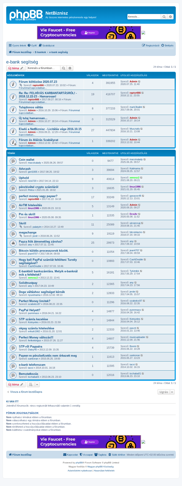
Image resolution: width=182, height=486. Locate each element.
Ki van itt (12, 401)
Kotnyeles (33, 322)
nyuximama (34, 295)
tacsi (30, 367)
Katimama (135, 168)
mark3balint (136, 107)
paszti (133, 328)
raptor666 (38, 85)
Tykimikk (134, 271)
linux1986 (135, 186)
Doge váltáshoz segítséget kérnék (42, 292)
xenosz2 (134, 177)
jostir (35, 236)
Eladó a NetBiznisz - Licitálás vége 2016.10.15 (50, 129)
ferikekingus (34, 340)
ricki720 (32, 181)
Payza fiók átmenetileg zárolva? (41, 241)
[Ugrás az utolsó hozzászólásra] (139, 81)
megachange (27, 232)
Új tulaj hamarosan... (33, 118)
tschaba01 (33, 376)
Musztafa (135, 128)
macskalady (34, 162)
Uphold (24, 178)
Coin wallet (26, 159)
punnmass (33, 313)
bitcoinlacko (136, 232)
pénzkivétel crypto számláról (38, 187)
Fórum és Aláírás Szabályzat (38, 140)
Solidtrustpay (28, 282)
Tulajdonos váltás (31, 107)
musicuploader (137, 337)
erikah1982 (34, 331)
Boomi (133, 346)
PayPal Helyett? (29, 310)
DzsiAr (133, 214)
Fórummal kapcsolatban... (33, 88)
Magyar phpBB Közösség (100, 466)
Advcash (25, 168)
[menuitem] (32, 45)
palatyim (37, 226)
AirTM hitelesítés (30, 205)
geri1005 (32, 171)
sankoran (33, 358)
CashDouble (34, 266)
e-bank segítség (22, 61)
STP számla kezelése (33, 319)
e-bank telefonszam (32, 364)
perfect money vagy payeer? (38, 196)
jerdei (132, 291)
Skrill (22, 223)
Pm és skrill (27, 214)
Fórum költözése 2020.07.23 (38, 81)
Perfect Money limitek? (34, 301)
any (30, 244)
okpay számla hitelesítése (36, 328)
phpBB (79, 462)
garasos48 (135, 195)
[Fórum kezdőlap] (26, 14)
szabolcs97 (34, 304)
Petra (31, 190)
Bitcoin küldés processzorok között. (43, 250)
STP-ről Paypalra (30, 346)
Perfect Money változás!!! (36, 337)
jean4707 (33, 253)
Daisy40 (32, 349)
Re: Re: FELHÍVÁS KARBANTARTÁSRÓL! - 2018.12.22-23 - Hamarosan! (48, 94)
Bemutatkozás (28, 373)
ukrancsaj (135, 223)
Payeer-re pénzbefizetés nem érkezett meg (48, 355)
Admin (133, 81)
